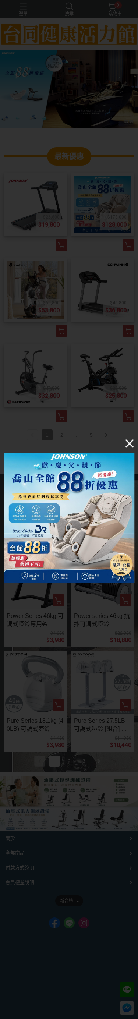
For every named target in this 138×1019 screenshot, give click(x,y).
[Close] (129, 443)
